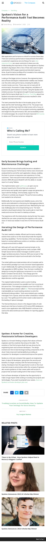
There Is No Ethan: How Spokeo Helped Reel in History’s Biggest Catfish (20, 458)
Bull (26, 289)
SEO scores (40, 114)
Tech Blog (14, 10)
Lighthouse (23, 186)
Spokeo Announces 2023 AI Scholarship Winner (20, 494)
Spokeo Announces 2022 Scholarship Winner (19, 529)
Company (4, 10)
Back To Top (39, 539)
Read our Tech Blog (29, 94)
